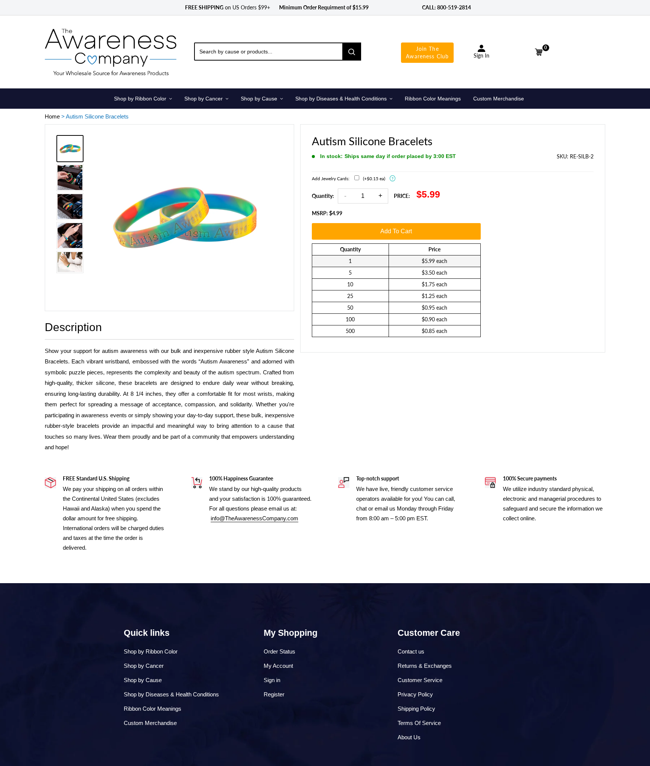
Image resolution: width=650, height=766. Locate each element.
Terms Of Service (419, 723)
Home (52, 116)
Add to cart (396, 231)
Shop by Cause (143, 680)
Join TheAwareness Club (427, 52)
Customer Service (420, 680)
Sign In (481, 55)
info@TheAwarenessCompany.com (254, 518)
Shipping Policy (416, 708)
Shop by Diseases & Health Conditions (171, 694)
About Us (409, 737)
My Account (278, 666)
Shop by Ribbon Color (151, 651)
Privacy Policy (415, 694)
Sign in (272, 680)
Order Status (279, 651)
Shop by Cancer (144, 666)
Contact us (411, 651)
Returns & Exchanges (425, 666)
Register (274, 694)
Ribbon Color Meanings (152, 708)
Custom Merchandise (150, 723)
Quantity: (323, 196)
